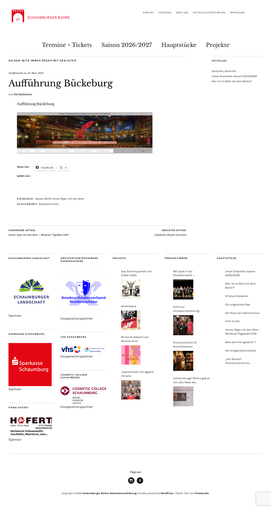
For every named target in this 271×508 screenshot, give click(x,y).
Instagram (131, 483)
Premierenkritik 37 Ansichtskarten (185, 344)
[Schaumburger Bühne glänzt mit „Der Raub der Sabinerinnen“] (183, 396)
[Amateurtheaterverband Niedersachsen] (83, 314)
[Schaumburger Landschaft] (31, 311)
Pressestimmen (49, 204)
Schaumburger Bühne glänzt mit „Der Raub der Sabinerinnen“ (191, 380)
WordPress (167, 493)
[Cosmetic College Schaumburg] (83, 403)
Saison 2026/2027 (126, 45)
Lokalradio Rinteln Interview (170, 232)
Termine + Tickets (67, 45)
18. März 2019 (35, 73)
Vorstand (165, 12)
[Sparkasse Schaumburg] (30, 385)
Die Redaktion (23, 94)
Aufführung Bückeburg (35, 104)
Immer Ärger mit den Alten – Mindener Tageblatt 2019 (38, 232)
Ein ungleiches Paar (237, 304)
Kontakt (148, 12)
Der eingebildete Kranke (240, 350)
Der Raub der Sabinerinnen (242, 313)
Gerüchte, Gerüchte (224, 71)
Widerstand (128, 306)
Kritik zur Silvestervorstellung (186, 308)
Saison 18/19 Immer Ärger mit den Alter (42, 60)
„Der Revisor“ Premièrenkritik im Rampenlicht (237, 361)
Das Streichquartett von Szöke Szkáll (136, 273)
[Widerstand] (131, 320)
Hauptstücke (178, 45)
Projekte (218, 45)
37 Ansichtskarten (236, 296)
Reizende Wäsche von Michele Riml (135, 339)
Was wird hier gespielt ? (240, 342)
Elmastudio (202, 493)
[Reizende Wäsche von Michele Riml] (131, 355)
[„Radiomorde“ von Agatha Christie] (131, 390)
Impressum (237, 12)
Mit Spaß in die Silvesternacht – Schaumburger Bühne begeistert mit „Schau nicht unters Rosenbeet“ (191, 274)
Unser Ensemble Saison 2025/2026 (234, 76)
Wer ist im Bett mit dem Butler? (232, 81)
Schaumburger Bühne (95, 493)
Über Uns (182, 12)
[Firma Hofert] (31, 435)
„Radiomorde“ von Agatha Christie (137, 373)
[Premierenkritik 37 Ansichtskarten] (183, 361)
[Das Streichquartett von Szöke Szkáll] (131, 289)
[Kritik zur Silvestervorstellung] (183, 325)
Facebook (140, 483)
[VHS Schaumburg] (83, 352)
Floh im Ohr (232, 321)
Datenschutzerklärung (209, 12)
